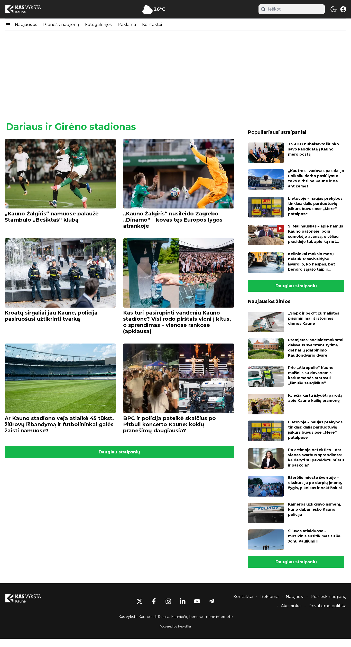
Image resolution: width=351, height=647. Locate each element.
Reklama (127, 24)
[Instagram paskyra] (168, 601)
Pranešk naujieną (61, 24)
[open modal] (343, 9)
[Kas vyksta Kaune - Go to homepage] (28, 598)
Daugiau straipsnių (119, 452)
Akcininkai (291, 605)
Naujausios (26, 24)
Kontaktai (152, 24)
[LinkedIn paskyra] (183, 601)
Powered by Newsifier (175, 626)
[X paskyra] (139, 601)
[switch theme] (333, 9)
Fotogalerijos (98, 24)
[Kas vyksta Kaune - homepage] (28, 9)
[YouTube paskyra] (197, 601)
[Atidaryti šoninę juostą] (8, 25)
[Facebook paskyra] (154, 601)
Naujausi (294, 596)
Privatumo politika (327, 605)
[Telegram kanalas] (211, 601)
